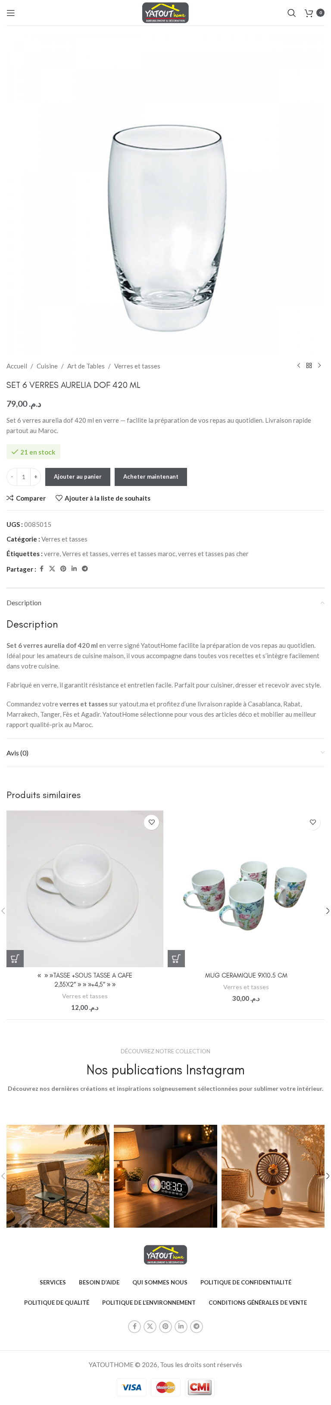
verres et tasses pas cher (213, 553)
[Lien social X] (52, 569)
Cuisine (47, 366)
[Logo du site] (165, 11)
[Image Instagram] (57, 1176)
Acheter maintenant (150, 476)
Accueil (16, 366)
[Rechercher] (291, 13)
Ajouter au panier (78, 476)
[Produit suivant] (319, 366)
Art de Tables (86, 366)
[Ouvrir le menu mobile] (10, 13)
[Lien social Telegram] (85, 569)
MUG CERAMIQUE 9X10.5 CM (246, 975)
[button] (15, 958)
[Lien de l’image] (165, 1254)
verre (51, 553)
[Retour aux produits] (309, 366)
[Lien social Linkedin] (74, 569)
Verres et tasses (137, 366)
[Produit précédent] (299, 366)
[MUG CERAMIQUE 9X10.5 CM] (246, 889)
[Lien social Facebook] (41, 569)
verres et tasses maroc (143, 553)
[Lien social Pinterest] (63, 569)
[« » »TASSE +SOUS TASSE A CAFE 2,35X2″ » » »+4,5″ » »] (84, 889)
